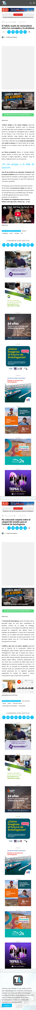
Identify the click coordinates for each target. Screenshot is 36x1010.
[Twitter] (13, 32)
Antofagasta (5, 233)
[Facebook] (9, 32)
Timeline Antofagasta (11, 37)
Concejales (16, 233)
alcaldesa (24, 230)
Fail (21, 233)
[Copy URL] (32, 245)
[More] (29, 32)
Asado (11, 233)
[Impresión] (24, 245)
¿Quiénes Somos (16, 1002)
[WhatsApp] (17, 32)
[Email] (25, 32)
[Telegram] (28, 245)
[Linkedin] (21, 32)
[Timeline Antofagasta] (3, 37)
